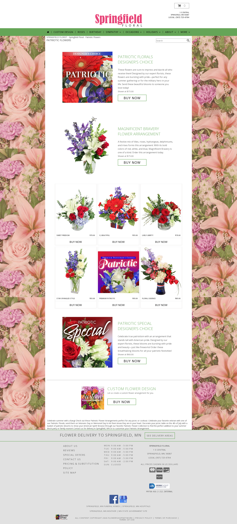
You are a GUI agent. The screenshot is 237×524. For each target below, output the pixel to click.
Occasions (132, 32)
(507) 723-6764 (182, 17)
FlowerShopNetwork (120, 518)
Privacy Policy (143, 518)
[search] (188, 40)
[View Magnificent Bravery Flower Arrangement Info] (89, 145)
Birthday (95, 32)
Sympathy (112, 32)
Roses (81, 32)
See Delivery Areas (160, 435)
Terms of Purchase (166, 518)
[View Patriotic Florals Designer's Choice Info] (89, 77)
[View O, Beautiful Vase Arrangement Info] (118, 209)
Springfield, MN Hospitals (136, 506)
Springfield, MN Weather (103, 511)
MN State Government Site (133, 511)
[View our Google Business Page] (123, 503)
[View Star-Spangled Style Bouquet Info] (75, 272)
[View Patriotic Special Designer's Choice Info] (89, 342)
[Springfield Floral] (118, 15)
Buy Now (132, 98)
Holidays (152, 32)
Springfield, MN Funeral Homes (103, 506)
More (184, 32)
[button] (181, 5)
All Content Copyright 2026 (91, 518)
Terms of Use (127, 519)
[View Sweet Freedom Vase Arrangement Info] (75, 209)
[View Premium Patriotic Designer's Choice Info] (118, 272)
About (169, 32)
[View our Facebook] (113, 503)
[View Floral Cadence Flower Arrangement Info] (161, 272)
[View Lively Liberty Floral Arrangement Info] (161, 209)
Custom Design (63, 32)
